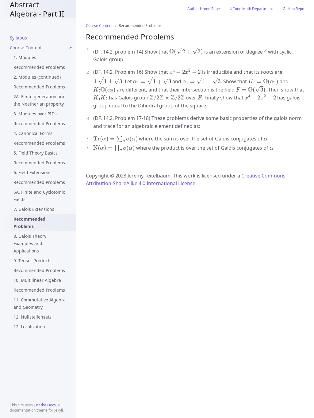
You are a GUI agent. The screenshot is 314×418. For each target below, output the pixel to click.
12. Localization (29, 327)
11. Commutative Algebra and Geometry (39, 303)
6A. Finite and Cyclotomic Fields (39, 195)
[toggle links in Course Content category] (71, 48)
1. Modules (24, 57)
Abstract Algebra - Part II (37, 9)
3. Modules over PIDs (35, 114)
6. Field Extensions (32, 172)
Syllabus (18, 38)
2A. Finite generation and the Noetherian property (39, 100)
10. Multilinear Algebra (37, 280)
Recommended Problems (39, 67)
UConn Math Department (251, 8)
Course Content (26, 47)
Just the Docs (45, 405)
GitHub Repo (293, 8)
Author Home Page (203, 8)
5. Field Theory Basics (35, 153)
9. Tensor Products (32, 260)
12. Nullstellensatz (32, 317)
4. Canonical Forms (32, 133)
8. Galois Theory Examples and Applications (29, 243)
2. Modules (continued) (37, 77)
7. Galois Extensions (33, 209)
